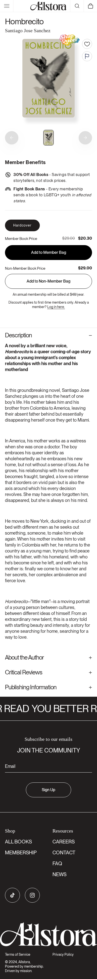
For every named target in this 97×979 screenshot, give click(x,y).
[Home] (48, 5)
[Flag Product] (87, 56)
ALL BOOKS (18, 842)
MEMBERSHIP (21, 853)
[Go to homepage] (48, 934)
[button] (6, 6)
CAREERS (63, 842)
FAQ (57, 863)
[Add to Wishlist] (87, 44)
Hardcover (22, 225)
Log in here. (56, 307)
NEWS (59, 874)
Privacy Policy (63, 954)
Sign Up (48, 789)
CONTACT (63, 853)
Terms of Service (17, 954)
